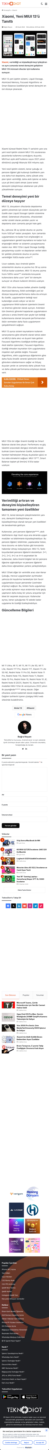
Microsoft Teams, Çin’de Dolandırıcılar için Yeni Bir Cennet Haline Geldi (31, 1005)
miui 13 (18, 708)
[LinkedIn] (26, 748)
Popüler (26, 995)
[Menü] (46, 4)
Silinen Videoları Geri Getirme (13, 1319)
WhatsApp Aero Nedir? (10, 1357)
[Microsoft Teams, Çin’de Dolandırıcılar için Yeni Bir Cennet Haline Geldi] (8, 1005)
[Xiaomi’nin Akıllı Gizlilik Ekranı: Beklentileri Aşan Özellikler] (8, 1039)
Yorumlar (40, 995)
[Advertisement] (24, 118)
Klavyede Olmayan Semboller (13, 1299)
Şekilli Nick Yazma (8, 1288)
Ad (3, 795)
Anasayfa (6, 10)
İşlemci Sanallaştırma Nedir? (12, 1353)
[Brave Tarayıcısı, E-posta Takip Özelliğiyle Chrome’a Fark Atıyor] (8, 1049)
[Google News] (24, 714)
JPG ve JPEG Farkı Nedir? (11, 1375)
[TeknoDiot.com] (11, 4)
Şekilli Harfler (7, 1291)
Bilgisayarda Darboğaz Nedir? (13, 1372)
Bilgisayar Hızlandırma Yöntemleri (14, 1330)
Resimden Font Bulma (10, 1333)
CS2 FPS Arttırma (8, 1284)
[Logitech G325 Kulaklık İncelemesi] (8, 861)
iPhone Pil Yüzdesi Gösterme (13, 1322)
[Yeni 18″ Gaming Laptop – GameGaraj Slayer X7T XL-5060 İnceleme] (8, 879)
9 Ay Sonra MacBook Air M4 (28, 841)
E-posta (5, 805)
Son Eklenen (10, 995)
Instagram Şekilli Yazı (10, 1295)
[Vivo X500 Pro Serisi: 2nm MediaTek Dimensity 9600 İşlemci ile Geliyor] (8, 1028)
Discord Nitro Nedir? (9, 1364)
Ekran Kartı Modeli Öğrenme (12, 1311)
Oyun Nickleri (7, 1277)
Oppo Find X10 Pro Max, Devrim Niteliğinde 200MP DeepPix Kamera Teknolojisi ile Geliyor (32, 1016)
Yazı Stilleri (6, 1273)
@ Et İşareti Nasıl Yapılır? (11, 1341)
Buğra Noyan (8, 27)
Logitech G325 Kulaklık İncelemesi (31, 859)
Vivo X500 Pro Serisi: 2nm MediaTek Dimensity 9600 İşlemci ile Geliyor (31, 1027)
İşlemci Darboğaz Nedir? (11, 1361)
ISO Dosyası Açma (9, 1326)
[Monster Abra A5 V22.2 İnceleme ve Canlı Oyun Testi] (8, 870)
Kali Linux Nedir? (8, 1383)
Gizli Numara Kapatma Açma (13, 1315)
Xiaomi (14, 10)
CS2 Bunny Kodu (8, 1280)
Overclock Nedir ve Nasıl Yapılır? (14, 1379)
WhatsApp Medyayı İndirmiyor (13, 1337)
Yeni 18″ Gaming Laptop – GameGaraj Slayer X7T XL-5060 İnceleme (30, 879)
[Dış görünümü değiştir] (42, 4)
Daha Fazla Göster (24, 890)
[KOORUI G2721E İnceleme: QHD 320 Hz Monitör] (8, 852)
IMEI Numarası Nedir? (10, 1368)
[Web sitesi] (22, 748)
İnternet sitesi (7, 815)
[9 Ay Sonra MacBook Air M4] (8, 843)
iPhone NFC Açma (9, 1269)
